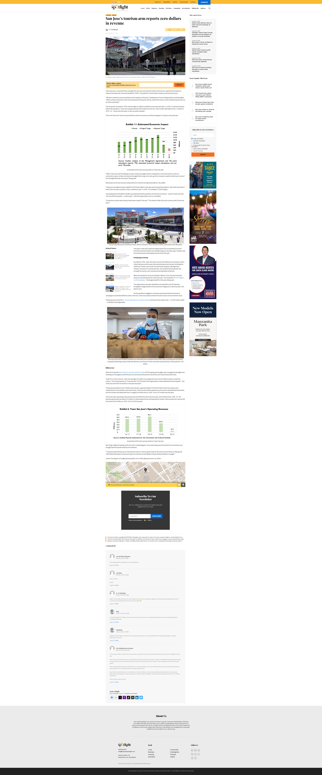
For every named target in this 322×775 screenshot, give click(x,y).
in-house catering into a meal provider (136, 300)
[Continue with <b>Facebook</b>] (111, 697)
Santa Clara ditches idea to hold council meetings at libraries (202, 24)
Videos (172, 757)
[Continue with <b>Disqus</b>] (141, 697)
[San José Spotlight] (121, 7)
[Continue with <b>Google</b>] (116, 697)
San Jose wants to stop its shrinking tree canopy (204, 110)
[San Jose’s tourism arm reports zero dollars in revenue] (145, 55)
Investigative (174, 752)
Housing (151, 754)
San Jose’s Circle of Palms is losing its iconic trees (202, 43)
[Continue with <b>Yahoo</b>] (124, 697)
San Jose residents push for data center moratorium (204, 118)
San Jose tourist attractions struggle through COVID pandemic (122, 256)
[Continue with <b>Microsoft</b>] (132, 697)
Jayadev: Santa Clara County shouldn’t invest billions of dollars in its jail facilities (202, 34)
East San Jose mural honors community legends (202, 60)
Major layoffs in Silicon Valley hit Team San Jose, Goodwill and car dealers (123, 289)
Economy (108, 15)
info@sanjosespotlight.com (126, 751)
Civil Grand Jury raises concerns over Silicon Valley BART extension (203, 95)
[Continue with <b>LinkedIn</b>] (137, 697)
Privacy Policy (121, 763)
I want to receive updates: (135, 520)
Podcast (173, 754)
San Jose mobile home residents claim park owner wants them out (203, 86)
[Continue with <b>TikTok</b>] (128, 697)
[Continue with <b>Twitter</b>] (120, 697)
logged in (121, 693)
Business (151, 752)
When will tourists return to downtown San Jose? (122, 266)
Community (174, 750)
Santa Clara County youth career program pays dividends (201, 52)
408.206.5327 (122, 749)
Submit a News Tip (124, 755)
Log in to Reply (114, 565)
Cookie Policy (127, 763)
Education (151, 757)
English (115, 2)
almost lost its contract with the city (131, 372)
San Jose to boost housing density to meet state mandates (201, 69)
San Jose (114, 15)
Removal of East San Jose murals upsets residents (204, 103)
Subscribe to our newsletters (127, 757)
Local (150, 750)
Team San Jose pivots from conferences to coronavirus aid (122, 277)
